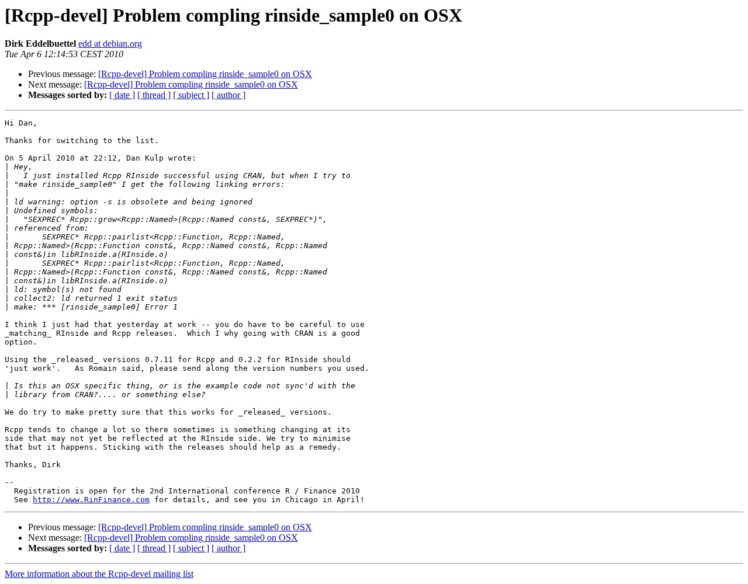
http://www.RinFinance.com (91, 499)
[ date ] (122, 95)
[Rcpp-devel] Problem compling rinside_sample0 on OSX (205, 74)
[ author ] (228, 95)
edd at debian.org (110, 43)
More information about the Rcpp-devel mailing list (99, 574)
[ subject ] (191, 95)
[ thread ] (154, 95)
